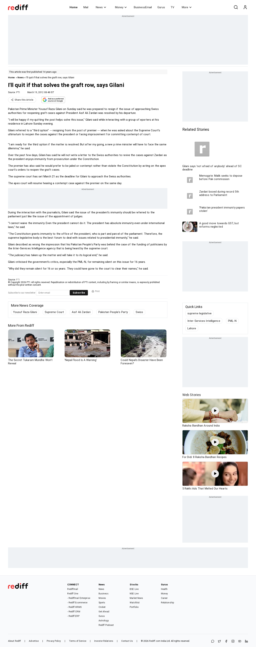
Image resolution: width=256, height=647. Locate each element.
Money (119, 7)
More (185, 7)
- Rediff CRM (73, 611)
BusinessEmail (143, 7)
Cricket (102, 607)
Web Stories (191, 395)
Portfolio (134, 607)
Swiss (139, 312)
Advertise (34, 641)
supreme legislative (199, 313)
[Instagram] (232, 641)
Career (164, 598)
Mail (85, 7)
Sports (102, 602)
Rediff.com (154, 641)
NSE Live (134, 593)
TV (172, 7)
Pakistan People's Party (113, 312)
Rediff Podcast (106, 625)
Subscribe (79, 292)
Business (104, 593)
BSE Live (134, 589)
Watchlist (135, 602)
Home (74, 7)
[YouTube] (239, 641)
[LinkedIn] (246, 641)
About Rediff (14, 641)
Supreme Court (54, 312)
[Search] (236, 7)
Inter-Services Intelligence (203, 321)
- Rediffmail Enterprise (78, 598)
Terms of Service (77, 641)
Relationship (167, 602)
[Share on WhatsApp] (212, 641)
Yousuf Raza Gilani (25, 312)
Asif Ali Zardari (81, 312)
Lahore (191, 328)
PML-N (232, 321)
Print (97, 291)
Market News (136, 598)
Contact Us (127, 641)
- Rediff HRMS (74, 607)
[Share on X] (219, 641)
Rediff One (72, 593)
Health (164, 589)
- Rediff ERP (73, 616)
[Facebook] (226, 641)
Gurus (161, 7)
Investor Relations (103, 641)
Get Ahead (104, 611)
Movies (102, 598)
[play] (215, 411)
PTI (18, 92)
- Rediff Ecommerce (77, 602)
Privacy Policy (54, 641)
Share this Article (24, 100)
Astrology (104, 620)
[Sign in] (245, 7)
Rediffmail (72, 589)
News (99, 7)
